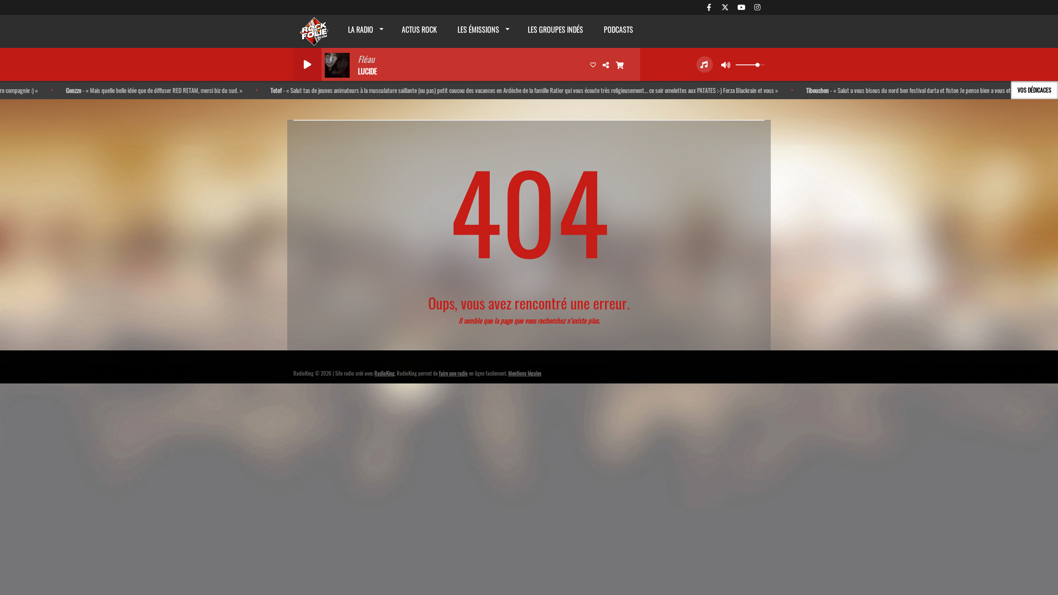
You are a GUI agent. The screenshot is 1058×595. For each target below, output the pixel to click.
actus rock (419, 29)
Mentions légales (524, 373)
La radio (360, 29)
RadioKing (384, 373)
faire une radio (453, 373)
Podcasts (618, 29)
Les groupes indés (555, 29)
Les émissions (478, 29)
